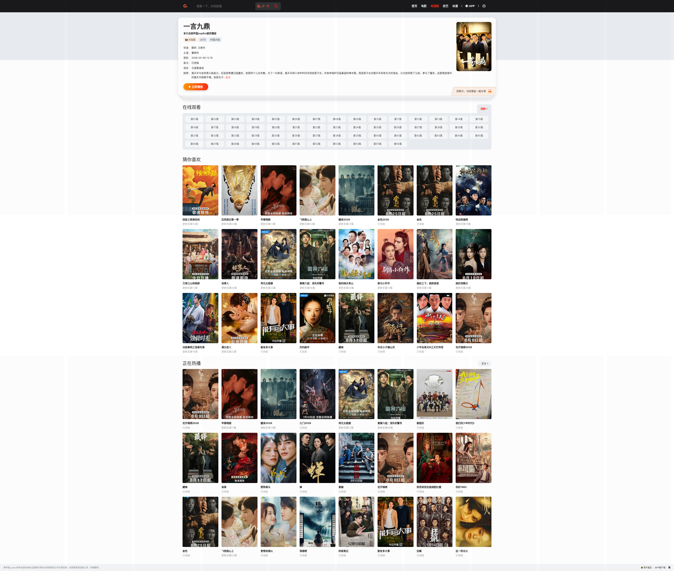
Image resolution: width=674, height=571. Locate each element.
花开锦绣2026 (464, 347)
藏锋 (341, 347)
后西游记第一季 (230, 219)
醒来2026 (344, 219)
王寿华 (201, 47)
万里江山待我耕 (191, 283)
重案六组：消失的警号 (312, 283)
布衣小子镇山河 (386, 347)
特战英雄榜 (462, 219)
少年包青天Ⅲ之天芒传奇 (430, 347)
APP (472, 6)
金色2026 (383, 219)
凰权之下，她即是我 (428, 283)
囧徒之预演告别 (191, 219)
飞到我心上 (306, 219)
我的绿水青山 (346, 283)
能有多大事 (267, 347)
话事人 (225, 283)
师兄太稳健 (267, 283)
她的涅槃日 (462, 283)
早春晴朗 (265, 219)
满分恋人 (226, 347)
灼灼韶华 (304, 347)
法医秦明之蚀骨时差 (194, 347)
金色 (419, 219)
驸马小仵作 (384, 283)
